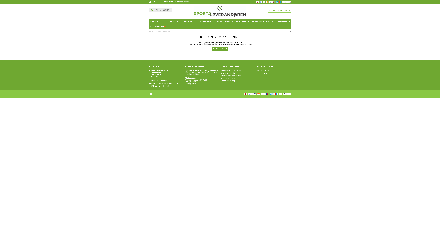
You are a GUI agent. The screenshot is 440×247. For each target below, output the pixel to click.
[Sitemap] (290, 74)
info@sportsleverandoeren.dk (168, 83)
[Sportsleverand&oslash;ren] (220, 11)
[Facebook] (151, 94)
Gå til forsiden (220, 49)
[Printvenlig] (290, 32)
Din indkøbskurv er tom (278, 11)
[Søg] (160, 10)
